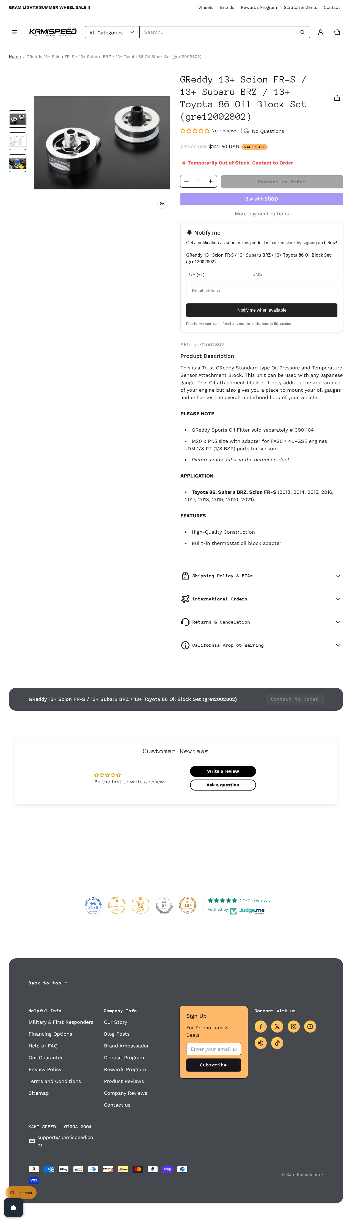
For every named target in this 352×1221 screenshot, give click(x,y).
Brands (227, 7)
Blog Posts (117, 1034)
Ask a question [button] (223, 785)
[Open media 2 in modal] (102, 143)
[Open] (13, 1207)
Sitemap (39, 1093)
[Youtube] (310, 1026)
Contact (332, 7)
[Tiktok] (277, 1043)
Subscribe (213, 1065)
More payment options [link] (262, 213)
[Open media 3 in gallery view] (17, 163)
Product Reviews (124, 1081)
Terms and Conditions (55, 1081)
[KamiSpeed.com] (52, 32)
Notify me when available (262, 310)
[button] (337, 32)
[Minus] (186, 181)
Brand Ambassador (126, 1046)
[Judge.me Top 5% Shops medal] (164, 905)
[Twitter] (277, 1026)
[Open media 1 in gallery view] (17, 119)
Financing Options (50, 1034)
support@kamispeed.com (65, 1141)
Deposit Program (124, 1057)
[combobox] (224, 32)
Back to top (45, 983)
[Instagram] (294, 1026)
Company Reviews (125, 1093)
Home (15, 56)
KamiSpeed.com (303, 1174)
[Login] (321, 32)
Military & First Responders (61, 1022)
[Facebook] (261, 1026)
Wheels (205, 7)
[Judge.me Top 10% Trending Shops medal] (188, 905)
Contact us (117, 1105)
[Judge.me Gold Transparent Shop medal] (117, 905)
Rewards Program (259, 7)
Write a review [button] (223, 771)
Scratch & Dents (300, 7)
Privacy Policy (45, 1069)
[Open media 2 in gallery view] (17, 141)
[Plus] (211, 181)
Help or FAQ (43, 1046)
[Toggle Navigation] (15, 32)
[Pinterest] (261, 1043)
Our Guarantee (46, 1057)
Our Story (115, 1022)
